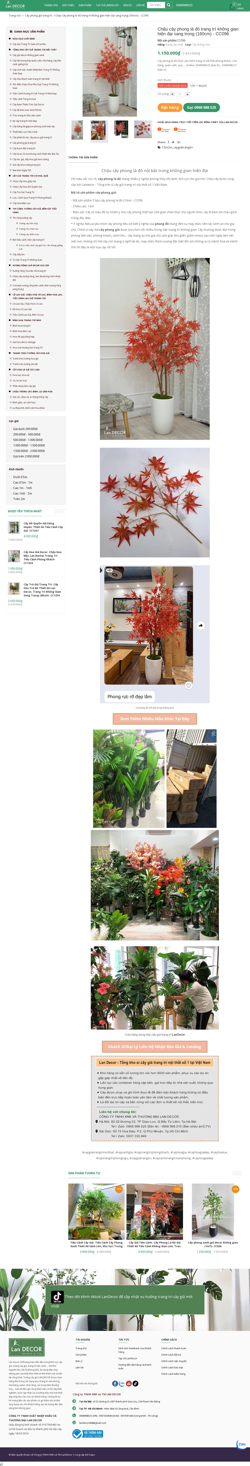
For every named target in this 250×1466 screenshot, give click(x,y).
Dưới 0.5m (19, 477)
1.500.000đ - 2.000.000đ (28, 451)
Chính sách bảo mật (172, 1367)
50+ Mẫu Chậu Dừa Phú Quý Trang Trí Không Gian (35, 86)
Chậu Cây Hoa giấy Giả (24, 181)
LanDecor (178, 1034)
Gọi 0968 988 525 (201, 107)
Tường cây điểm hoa (29, 234)
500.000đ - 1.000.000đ (27, 440)
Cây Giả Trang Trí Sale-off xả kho (29, 44)
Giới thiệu (68, 5)
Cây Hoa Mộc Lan (21, 203)
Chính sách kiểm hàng (173, 1374)
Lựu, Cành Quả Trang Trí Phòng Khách (32, 197)
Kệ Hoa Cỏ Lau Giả (22, 309)
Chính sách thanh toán (173, 1348)
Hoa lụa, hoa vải (21, 375)
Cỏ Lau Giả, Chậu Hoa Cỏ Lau (27, 303)
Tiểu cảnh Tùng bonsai (24, 99)
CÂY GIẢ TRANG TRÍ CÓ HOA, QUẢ (30, 175)
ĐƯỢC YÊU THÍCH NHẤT (25, 511)
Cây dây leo (19, 254)
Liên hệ (140, 5)
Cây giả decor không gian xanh (28, 55)
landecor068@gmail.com (92, 1423)
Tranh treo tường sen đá (25, 364)
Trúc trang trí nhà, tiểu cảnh (27, 115)
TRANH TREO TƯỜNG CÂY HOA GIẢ (31, 353)
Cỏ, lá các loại (20, 380)
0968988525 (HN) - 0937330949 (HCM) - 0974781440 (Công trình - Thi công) (118, 1415)
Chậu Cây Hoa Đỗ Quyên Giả (27, 186)
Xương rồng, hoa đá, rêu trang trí (29, 270)
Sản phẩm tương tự (84, 1173)
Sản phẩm (85, 5)
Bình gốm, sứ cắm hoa (24, 402)
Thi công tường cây (22, 217)
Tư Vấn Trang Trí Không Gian (27, 259)
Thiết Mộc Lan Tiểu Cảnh (25, 131)
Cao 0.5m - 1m (22, 482)
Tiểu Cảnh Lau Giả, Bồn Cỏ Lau (28, 314)
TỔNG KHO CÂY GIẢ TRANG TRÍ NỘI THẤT (35, 49)
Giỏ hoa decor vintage (24, 342)
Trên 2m (18, 499)
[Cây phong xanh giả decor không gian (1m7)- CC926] (213, 1212)
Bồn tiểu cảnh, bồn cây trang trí (28, 239)
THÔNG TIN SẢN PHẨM (83, 157)
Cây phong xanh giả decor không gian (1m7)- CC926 (213, 1244)
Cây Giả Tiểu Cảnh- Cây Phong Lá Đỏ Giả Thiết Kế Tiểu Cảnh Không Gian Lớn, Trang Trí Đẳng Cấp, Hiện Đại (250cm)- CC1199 (154, 1246)
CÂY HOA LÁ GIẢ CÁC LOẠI (26, 369)
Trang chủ (51, 5)
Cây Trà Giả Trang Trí (23, 192)
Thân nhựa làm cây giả (24, 386)
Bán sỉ (79, 1361)
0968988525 (184, 5)
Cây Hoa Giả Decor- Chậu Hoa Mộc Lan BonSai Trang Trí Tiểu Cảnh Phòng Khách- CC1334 (42, 557)
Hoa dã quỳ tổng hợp (23, 336)
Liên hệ (79, 1367)
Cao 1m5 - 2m (22, 493)
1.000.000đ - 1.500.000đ (28, 445)
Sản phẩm (81, 1354)
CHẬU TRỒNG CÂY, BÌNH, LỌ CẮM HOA (33, 391)
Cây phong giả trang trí (24, 142)
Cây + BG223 (199, 85)
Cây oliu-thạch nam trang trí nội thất (31, 78)
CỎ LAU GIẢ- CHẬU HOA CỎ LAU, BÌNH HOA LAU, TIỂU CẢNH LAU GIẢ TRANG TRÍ (38, 296)
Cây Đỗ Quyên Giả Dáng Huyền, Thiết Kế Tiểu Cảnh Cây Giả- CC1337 (43, 527)
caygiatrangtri (183, 147)
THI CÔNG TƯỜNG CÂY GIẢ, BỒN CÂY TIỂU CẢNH (35, 210)
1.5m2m (166, 147)
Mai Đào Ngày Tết (22, 170)
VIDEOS (127, 5)
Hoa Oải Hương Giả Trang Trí (28, 347)
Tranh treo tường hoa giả (25, 358)
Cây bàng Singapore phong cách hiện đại (34, 126)
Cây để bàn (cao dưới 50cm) (27, 110)
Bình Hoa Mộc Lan (22, 331)
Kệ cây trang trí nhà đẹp (25, 120)
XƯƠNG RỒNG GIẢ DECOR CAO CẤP (31, 265)
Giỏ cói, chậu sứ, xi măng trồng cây (30, 397)
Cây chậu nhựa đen (172, 85)
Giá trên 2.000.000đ (25, 456)
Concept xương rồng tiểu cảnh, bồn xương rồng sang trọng (37, 287)
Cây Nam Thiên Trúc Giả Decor (28, 104)
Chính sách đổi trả (171, 1354)
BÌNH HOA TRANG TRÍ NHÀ (27, 320)
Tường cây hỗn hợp (28, 223)
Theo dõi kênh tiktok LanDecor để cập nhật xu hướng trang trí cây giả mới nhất (121, 1301)
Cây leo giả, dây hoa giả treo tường (31, 159)
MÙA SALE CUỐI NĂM (24, 38)
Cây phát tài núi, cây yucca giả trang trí (32, 137)
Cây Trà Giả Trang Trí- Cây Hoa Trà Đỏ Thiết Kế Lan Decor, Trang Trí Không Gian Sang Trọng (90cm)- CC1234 (42, 590)
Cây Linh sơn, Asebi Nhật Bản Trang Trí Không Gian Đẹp (36, 71)
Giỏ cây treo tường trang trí (26, 164)
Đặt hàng (170, 107)
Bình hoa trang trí (22, 325)
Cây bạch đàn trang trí (24, 148)
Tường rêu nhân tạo (28, 228)
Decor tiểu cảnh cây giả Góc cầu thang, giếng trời (41, 247)
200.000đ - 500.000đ (26, 434)
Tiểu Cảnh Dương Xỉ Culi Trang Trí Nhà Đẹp (35, 93)
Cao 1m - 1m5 (22, 488)
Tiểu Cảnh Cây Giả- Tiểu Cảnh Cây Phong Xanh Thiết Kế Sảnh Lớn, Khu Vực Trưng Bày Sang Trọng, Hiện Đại (96, 1246)
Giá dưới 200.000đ (25, 429)
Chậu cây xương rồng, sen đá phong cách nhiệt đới (36, 278)
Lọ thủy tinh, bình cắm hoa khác (29, 408)
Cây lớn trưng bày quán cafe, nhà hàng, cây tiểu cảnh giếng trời (37, 62)
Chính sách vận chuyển (174, 1361)
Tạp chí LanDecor (107, 5)
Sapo (92, 1454)
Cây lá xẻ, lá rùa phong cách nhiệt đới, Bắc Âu (36, 153)
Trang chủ (81, 1348)
